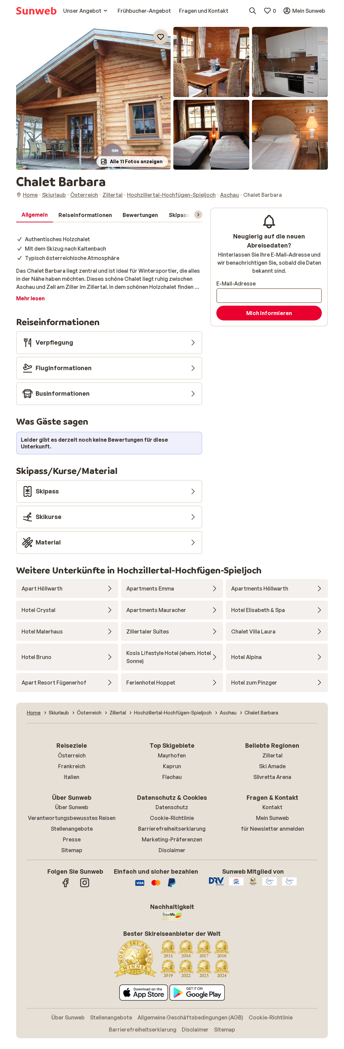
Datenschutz (172, 807)
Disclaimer (172, 850)
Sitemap (71, 850)
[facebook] (65, 886)
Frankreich (71, 766)
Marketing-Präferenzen (172, 839)
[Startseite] (36, 11)
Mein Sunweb (272, 818)
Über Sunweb (71, 807)
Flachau (172, 777)
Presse (72, 839)
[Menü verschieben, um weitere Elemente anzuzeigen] (198, 215)
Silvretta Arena (272, 777)
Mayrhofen (172, 755)
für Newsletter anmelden (272, 828)
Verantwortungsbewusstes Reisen (72, 818)
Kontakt (272, 807)
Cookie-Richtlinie (172, 818)
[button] (93, 98)
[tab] (34, 215)
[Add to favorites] (160, 37)
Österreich (72, 755)
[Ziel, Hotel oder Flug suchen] (252, 10)
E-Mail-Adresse (236, 283)
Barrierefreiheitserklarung (172, 828)
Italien (71, 777)
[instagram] (84, 886)
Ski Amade (272, 766)
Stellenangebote (72, 828)
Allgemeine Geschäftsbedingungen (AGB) (190, 1017)
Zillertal (272, 755)
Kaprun (172, 766)
